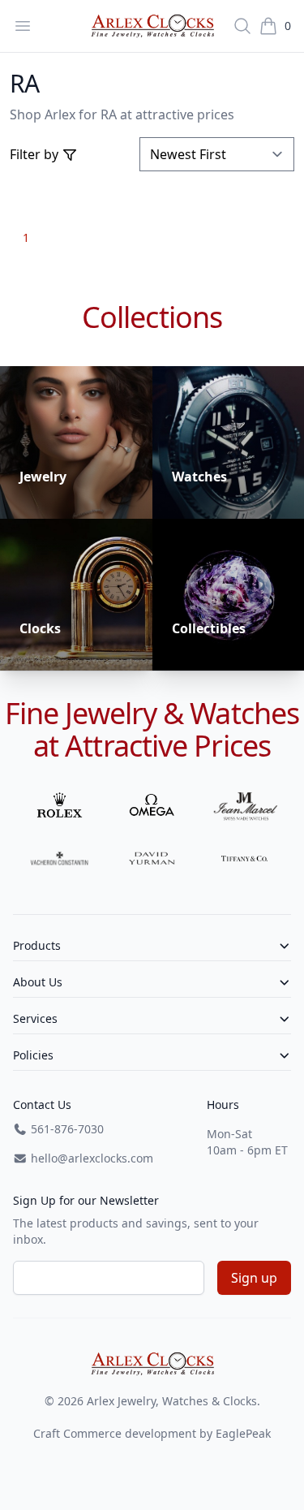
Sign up (254, 1278)
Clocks (40, 628)
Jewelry (42, 476)
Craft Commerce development (114, 1433)
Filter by (36, 154)
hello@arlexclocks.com (90, 1158)
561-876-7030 (66, 1129)
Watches (199, 476)
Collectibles (209, 628)
